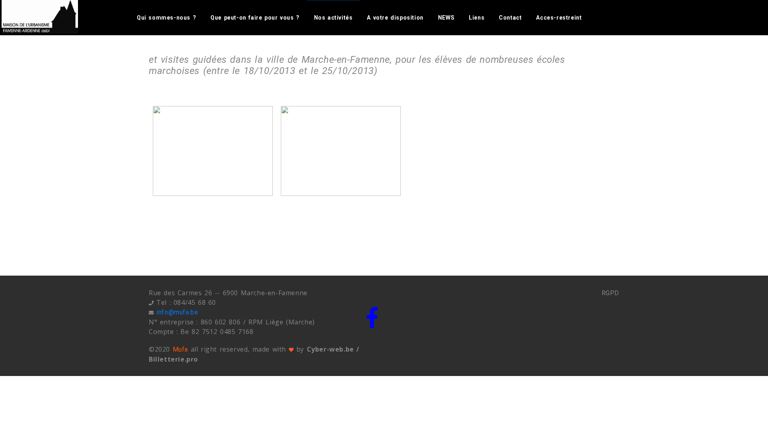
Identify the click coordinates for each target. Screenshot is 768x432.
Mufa (180, 349)
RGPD (610, 293)
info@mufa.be (177, 312)
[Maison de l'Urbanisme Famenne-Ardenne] (49, 17)
